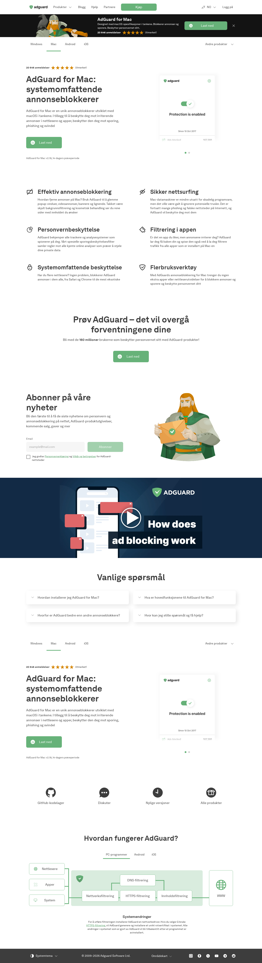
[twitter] (208, 956)
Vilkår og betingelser (84, 456)
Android (70, 44)
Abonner (105, 447)
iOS (86, 44)
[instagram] (191, 956)
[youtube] (216, 956)
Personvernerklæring (57, 456)
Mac (53, 44)
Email (29, 438)
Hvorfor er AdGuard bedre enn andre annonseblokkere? (79, 615)
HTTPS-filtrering (95, 925)
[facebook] (199, 956)
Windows (36, 44)
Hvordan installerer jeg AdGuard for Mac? (68, 598)
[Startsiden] (38, 7)
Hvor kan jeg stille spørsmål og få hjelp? (174, 615)
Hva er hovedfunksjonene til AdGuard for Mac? (179, 598)
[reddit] (234, 956)
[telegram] (225, 956)
